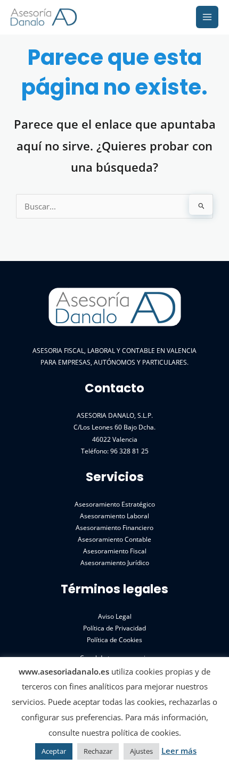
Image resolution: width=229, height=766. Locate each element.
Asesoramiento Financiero (114, 527)
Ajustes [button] (141, 751)
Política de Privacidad (114, 628)
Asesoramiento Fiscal (114, 550)
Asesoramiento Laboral (114, 515)
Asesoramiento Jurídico (114, 562)
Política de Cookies (114, 639)
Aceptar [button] (54, 751)
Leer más (179, 750)
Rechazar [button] (98, 751)
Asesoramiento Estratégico (115, 504)
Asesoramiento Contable (114, 539)
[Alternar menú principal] (207, 17)
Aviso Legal (115, 616)
